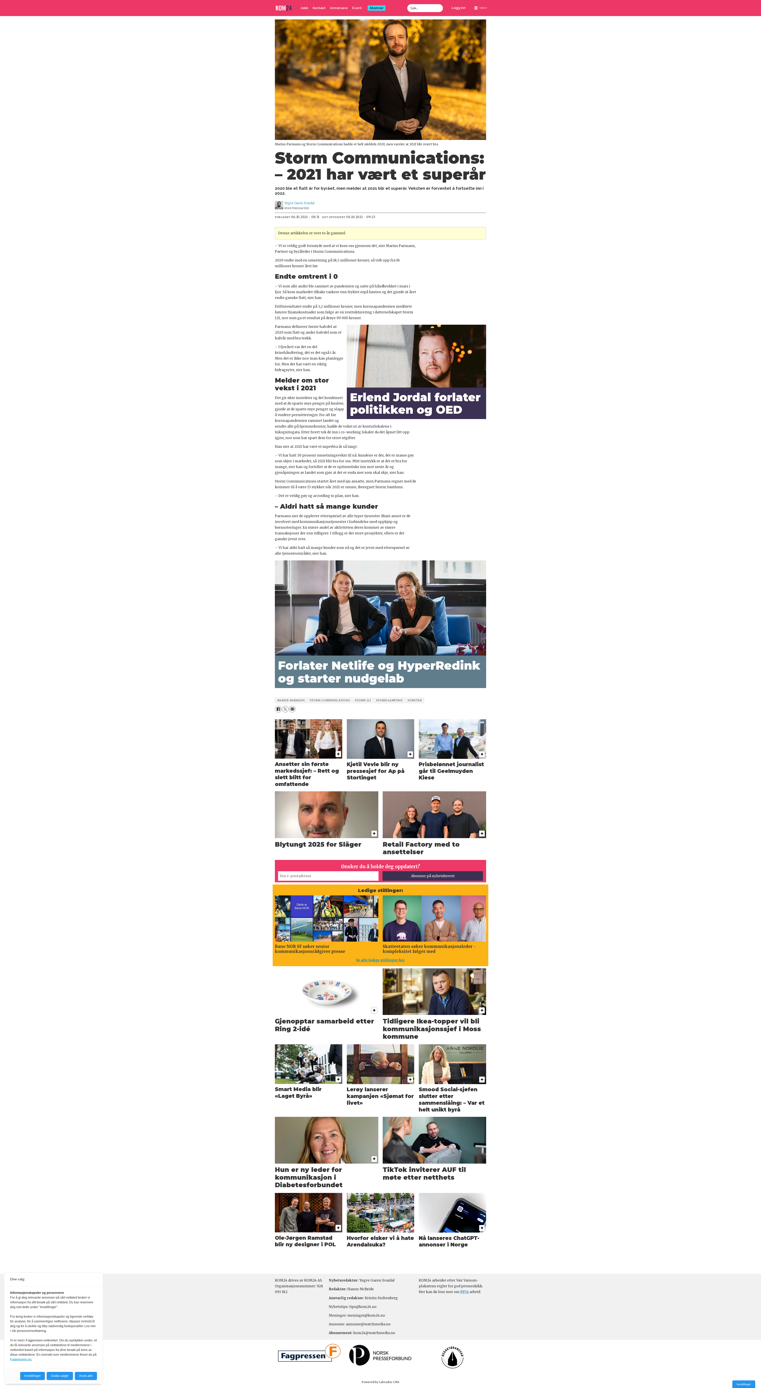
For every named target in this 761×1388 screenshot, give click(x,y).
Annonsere (339, 8)
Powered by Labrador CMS (380, 1382)
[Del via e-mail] (292, 709)
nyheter (414, 700)
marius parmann (291, 700)
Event (357, 8)
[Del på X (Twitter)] (285, 709)
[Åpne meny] (480, 8)
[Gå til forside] (284, 8)
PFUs (464, 1292)
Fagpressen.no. (21, 1359)
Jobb (304, 8)
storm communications (330, 700)
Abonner (377, 8)
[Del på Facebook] (278, 709)
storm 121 (363, 700)
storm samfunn (389, 700)
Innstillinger (744, 1384)
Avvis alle (86, 1375)
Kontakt (319, 8)
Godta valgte (60, 1375)
